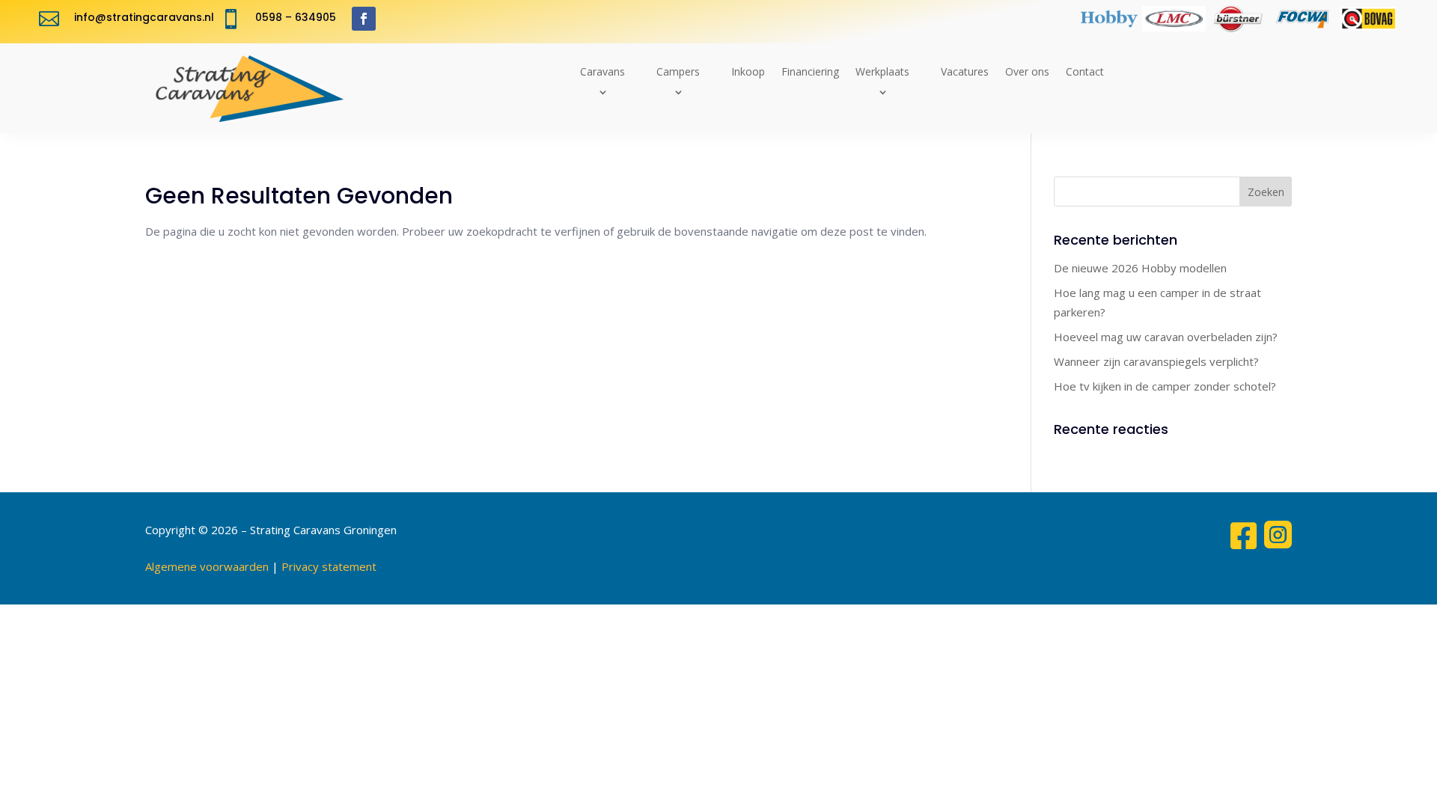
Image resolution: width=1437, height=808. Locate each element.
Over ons (1027, 71)
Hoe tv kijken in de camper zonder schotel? (1165, 386)
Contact (1085, 71)
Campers (678, 71)
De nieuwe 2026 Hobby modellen (1140, 267)
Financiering (810, 71)
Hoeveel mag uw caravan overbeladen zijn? (1166, 336)
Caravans (602, 71)
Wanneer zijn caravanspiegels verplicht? (1156, 361)
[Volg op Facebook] (364, 19)
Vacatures (965, 71)
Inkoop (748, 71)
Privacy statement (328, 566)
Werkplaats (882, 71)
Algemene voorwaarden (207, 566)
